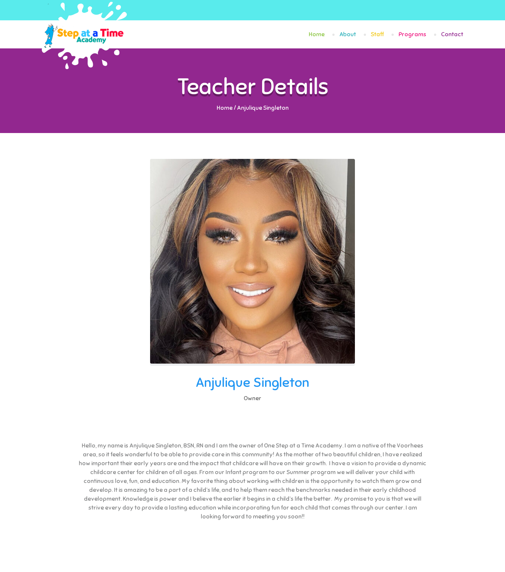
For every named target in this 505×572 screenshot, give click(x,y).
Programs (412, 34)
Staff (377, 34)
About (347, 34)
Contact (452, 34)
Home (317, 34)
